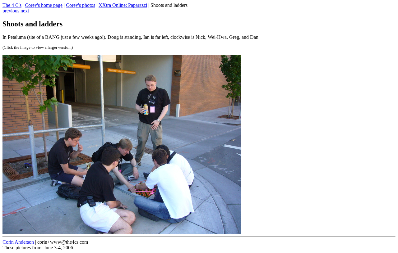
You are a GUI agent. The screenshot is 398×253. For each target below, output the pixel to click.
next (25, 10)
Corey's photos (80, 5)
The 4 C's (11, 5)
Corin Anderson (18, 242)
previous (10, 10)
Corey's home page (43, 5)
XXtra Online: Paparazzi (123, 5)
